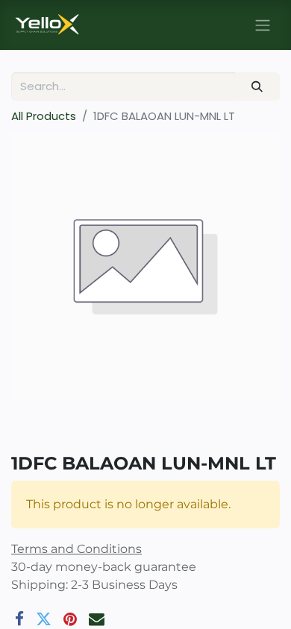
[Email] (96, 619)
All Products (43, 116)
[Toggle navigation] (262, 24)
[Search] (257, 86)
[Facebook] (19, 619)
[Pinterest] (70, 619)
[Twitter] (43, 619)
